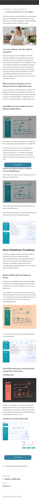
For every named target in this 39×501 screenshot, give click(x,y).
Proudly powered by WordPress (12, 496)
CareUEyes (23, 9)
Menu (20, 2)
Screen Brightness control (16, 466)
